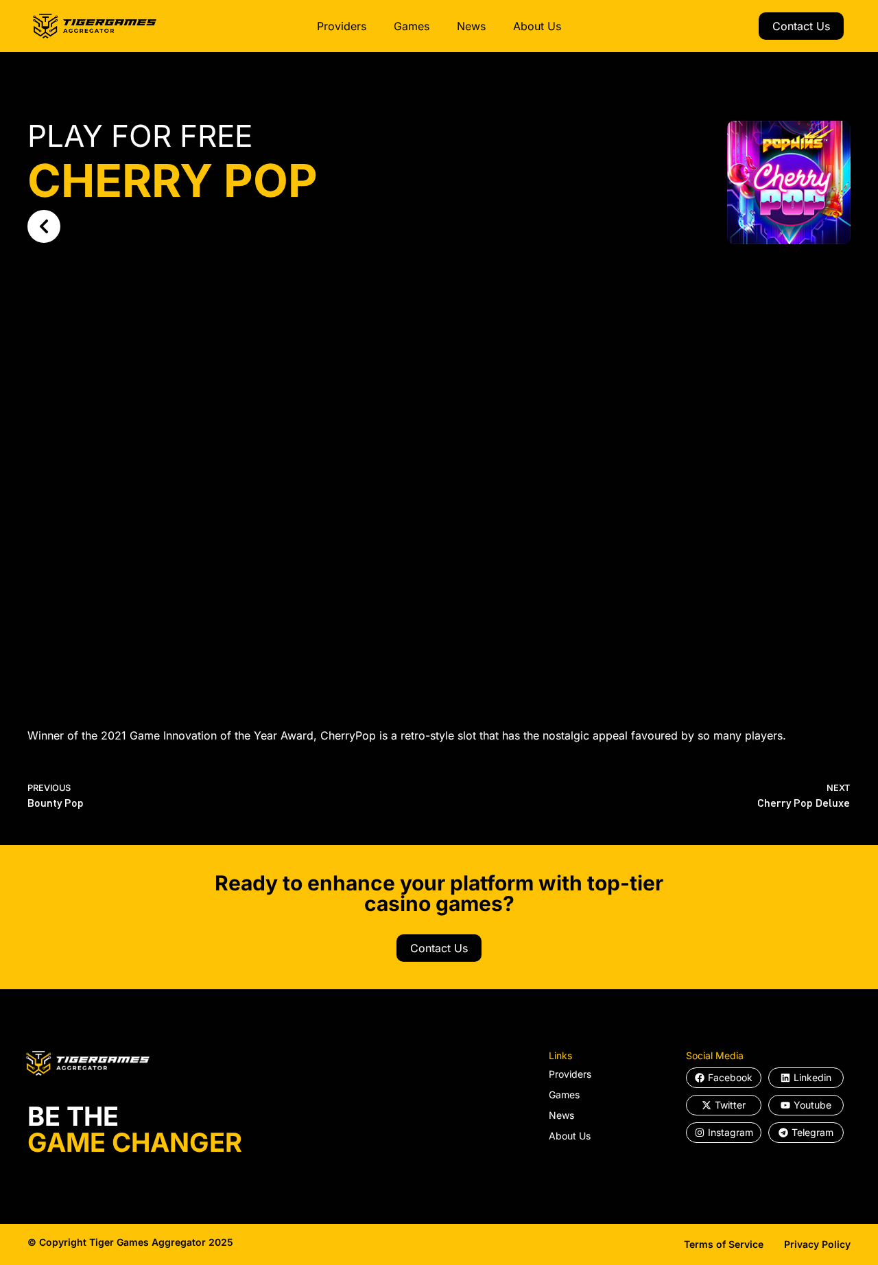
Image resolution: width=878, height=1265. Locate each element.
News (471, 26)
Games (411, 26)
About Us (537, 26)
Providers (341, 26)
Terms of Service (723, 1244)
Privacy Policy (817, 1244)
